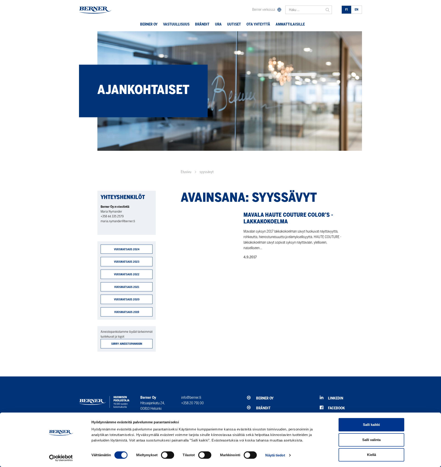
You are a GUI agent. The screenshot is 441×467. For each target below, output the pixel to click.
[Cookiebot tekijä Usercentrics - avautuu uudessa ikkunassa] (61, 458)
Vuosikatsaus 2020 (126, 299)
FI (346, 9)
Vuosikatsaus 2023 (126, 261)
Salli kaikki (371, 425)
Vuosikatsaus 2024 (126, 249)
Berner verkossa (263, 9)
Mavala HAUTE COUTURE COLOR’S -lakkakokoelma (288, 218)
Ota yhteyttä (258, 24)
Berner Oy (149, 24)
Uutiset (234, 24)
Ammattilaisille (290, 24)
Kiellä (371, 455)
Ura (218, 24)
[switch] (167, 455)
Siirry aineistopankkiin (126, 343)
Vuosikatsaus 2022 (126, 274)
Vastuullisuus (176, 24)
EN (356, 9)
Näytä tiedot (275, 455)
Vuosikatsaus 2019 (126, 312)
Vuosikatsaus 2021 (126, 287)
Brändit (202, 24)
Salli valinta (371, 440)
